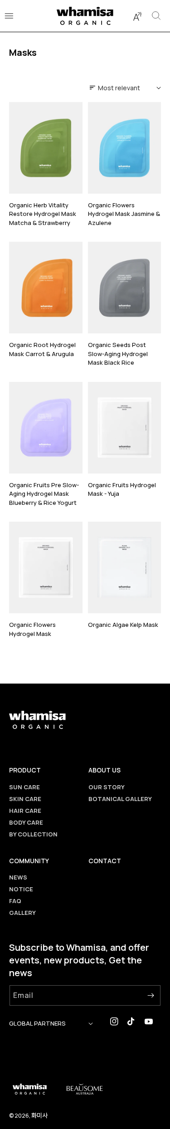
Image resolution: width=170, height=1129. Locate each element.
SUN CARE (24, 787)
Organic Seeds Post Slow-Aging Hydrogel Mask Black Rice (118, 354)
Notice (21, 889)
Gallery (22, 913)
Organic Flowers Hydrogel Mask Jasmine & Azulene (124, 214)
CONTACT (104, 860)
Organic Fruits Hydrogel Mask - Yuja (122, 489)
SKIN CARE (25, 799)
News (18, 877)
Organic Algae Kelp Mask (123, 625)
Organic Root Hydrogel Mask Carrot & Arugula (42, 349)
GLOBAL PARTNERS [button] (37, 1023)
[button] (137, 16)
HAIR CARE (25, 810)
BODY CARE (26, 822)
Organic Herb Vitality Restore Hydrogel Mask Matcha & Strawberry (42, 214)
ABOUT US (104, 770)
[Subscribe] (150, 995)
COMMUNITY (29, 860)
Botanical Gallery (120, 799)
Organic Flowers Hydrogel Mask (32, 629)
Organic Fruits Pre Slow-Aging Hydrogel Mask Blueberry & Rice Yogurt (44, 494)
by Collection (33, 834)
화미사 (39, 1115)
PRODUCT (25, 770)
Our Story (106, 787)
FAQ (15, 901)
